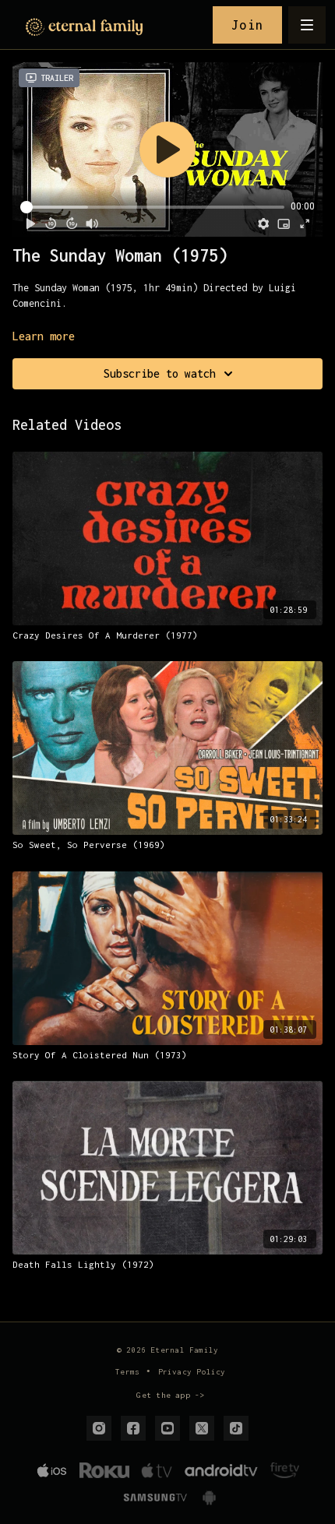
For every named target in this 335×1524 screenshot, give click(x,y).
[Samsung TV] (154, 1497)
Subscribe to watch (160, 373)
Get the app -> (170, 1395)
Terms (127, 1371)
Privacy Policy (192, 1371)
